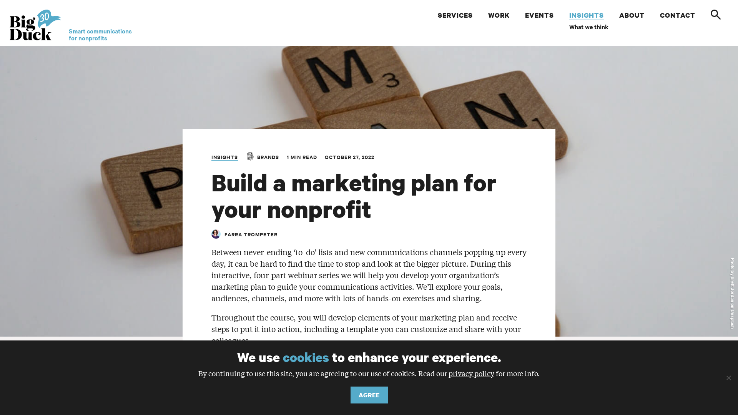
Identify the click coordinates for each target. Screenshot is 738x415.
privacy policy (471, 373)
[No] (728, 378)
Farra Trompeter (251, 234)
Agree (369, 395)
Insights (224, 157)
